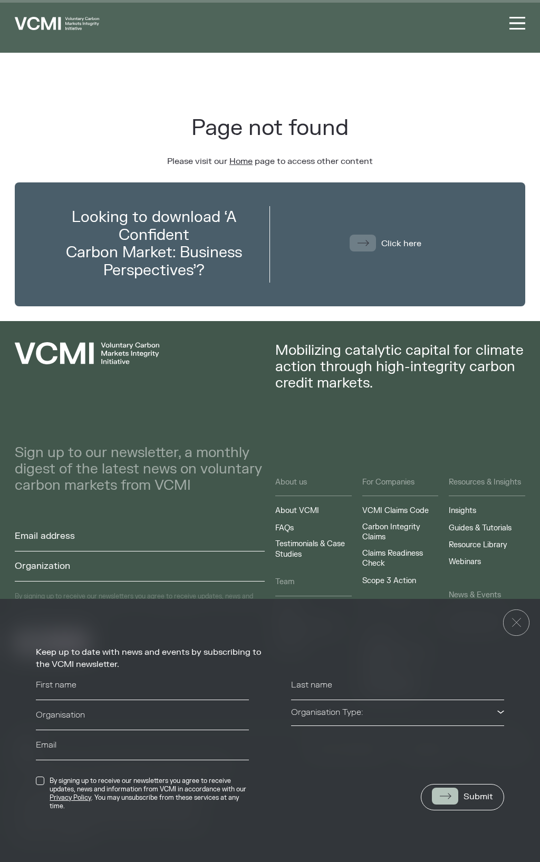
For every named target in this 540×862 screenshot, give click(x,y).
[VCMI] (57, 23)
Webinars (465, 561)
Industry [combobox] (307, 742)
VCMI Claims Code (395, 510)
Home (241, 161)
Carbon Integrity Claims (391, 532)
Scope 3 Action (389, 580)
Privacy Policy (70, 797)
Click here (401, 243)
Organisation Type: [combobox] (327, 712)
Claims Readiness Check (392, 558)
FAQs (284, 528)
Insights (462, 510)
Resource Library (478, 544)
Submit (478, 796)
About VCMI (297, 510)
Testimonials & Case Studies (310, 549)
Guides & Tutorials (480, 528)
